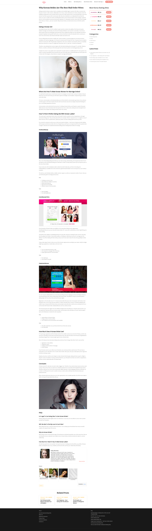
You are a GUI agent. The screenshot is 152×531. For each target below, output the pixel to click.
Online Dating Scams (95, 517)
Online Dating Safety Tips (96, 519)
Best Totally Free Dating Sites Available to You (99, 59)
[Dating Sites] (44, 2)
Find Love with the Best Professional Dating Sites (101, 524)
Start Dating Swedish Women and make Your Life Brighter (46, 502)
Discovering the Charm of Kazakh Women (98, 61)
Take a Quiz (109, 1)
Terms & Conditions (43, 519)
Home (65, 1)
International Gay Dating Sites (97, 522)
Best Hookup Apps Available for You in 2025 (99, 57)
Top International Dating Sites (45, 513)
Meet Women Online (88, 1)
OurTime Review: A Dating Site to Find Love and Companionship (100, 513)
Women (41, 485)
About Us (41, 514)
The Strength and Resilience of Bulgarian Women (78, 502)
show (84, 484)
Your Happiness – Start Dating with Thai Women (63, 501)
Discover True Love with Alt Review (98, 515)
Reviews (92, 42)
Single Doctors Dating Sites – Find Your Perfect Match (102, 521)
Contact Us (41, 521)
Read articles (82, 461)
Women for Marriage (98, 1)
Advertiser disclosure (43, 516)
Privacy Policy (42, 518)
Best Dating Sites (77, 1)
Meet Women (93, 40)
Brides (69, 1)
